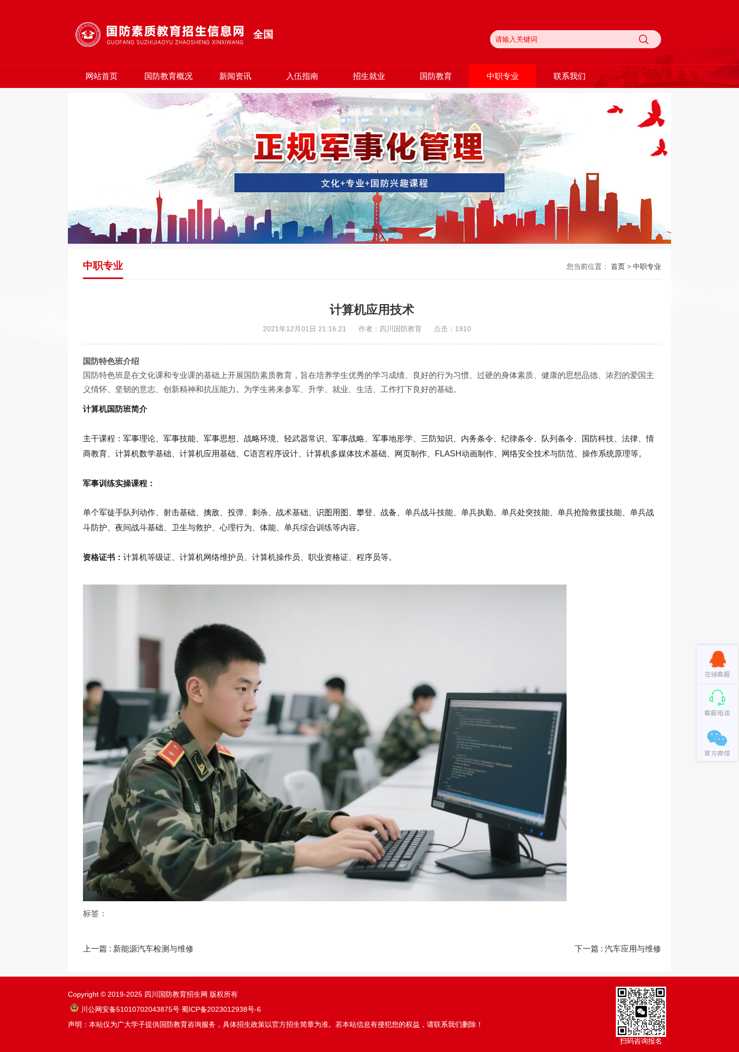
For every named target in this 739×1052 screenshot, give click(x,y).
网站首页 (101, 76)
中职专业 (503, 76)
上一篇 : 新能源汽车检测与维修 (138, 948)
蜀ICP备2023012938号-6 (221, 1009)
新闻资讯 (235, 76)
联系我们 (569, 76)
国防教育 (436, 76)
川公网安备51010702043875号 (130, 1009)
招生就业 (369, 76)
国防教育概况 (168, 76)
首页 (618, 266)
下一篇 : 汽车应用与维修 (618, 948)
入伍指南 (302, 76)
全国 (263, 34)
